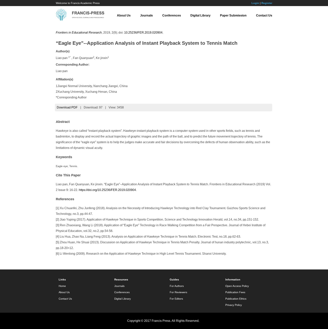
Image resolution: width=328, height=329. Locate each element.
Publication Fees (235, 292)
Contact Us (264, 15)
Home (62, 285)
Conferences (171, 15)
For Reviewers (178, 292)
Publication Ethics (235, 298)
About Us (124, 15)
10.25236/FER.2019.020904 (143, 32)
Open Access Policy (237, 285)
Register (266, 3)
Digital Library (200, 15)
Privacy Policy (233, 304)
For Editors (176, 298)
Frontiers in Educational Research (79, 32)
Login (255, 3)
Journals (146, 15)
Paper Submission (233, 15)
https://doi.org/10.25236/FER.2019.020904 (107, 190)
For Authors (177, 285)
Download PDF (67, 107)
